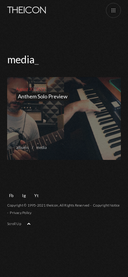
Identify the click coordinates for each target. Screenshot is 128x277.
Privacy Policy (21, 212)
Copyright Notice (106, 205)
